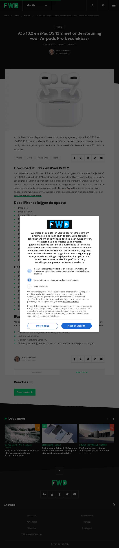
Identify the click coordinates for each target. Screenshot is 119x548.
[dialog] (59, 274)
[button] (59, 286)
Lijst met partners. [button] (71, 301)
